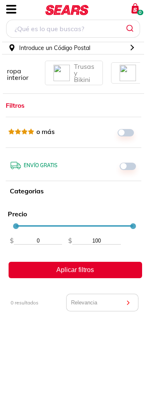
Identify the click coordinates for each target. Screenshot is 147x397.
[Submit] (131, 28)
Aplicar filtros (75, 269)
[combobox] (73, 30)
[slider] (16, 226)
